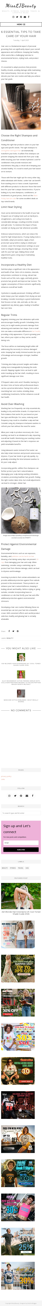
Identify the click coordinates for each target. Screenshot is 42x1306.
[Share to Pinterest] (17, 631)
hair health (36, 331)
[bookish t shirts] (18, 1016)
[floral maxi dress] (18, 982)
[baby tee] (18, 1220)
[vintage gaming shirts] (18, 1118)
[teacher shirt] (18, 1050)
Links (3, 779)
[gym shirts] (18, 1152)
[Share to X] (13, 631)
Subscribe (21, 850)
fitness (13, 868)
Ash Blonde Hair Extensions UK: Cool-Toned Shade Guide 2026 (21, 913)
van (27, 868)
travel (20, 868)
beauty (10, 638)
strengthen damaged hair (11, 150)
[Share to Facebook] (9, 631)
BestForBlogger (32, 1303)
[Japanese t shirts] (18, 1289)
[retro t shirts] (18, 1084)
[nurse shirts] (18, 948)
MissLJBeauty (21, 5)
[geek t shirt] (18, 1186)
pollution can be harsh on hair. (23, 556)
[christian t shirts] (18, 1255)
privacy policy (6, 776)
